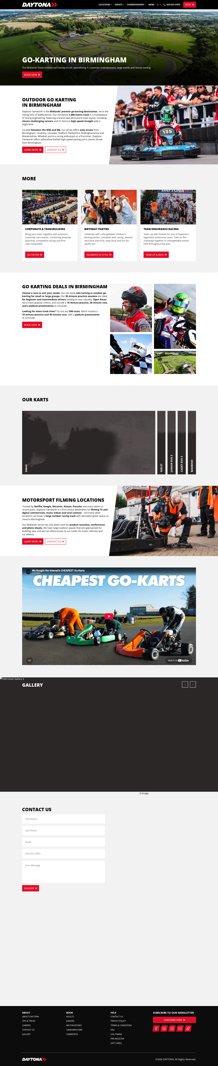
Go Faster (33, 254)
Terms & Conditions (121, 1025)
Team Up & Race (155, 254)
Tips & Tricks (28, 1021)
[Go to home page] (39, 5)
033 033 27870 (173, 4)
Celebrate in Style (97, 254)
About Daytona (30, 1016)
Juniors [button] (70, 1021)
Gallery (26, 1034)
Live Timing (116, 1034)
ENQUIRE (29, 888)
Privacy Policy (118, 1021)
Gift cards (116, 1043)
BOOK (188, 4)
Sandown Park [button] (74, 1029)
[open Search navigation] (159, 4)
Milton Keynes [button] (74, 1025)
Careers (26, 1025)
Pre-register (117, 1038)
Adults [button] (70, 1016)
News (151, 4)
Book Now (30, 74)
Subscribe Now (173, 1019)
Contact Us (54, 149)
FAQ (112, 1029)
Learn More (31, 149)
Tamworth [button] (72, 1034)
